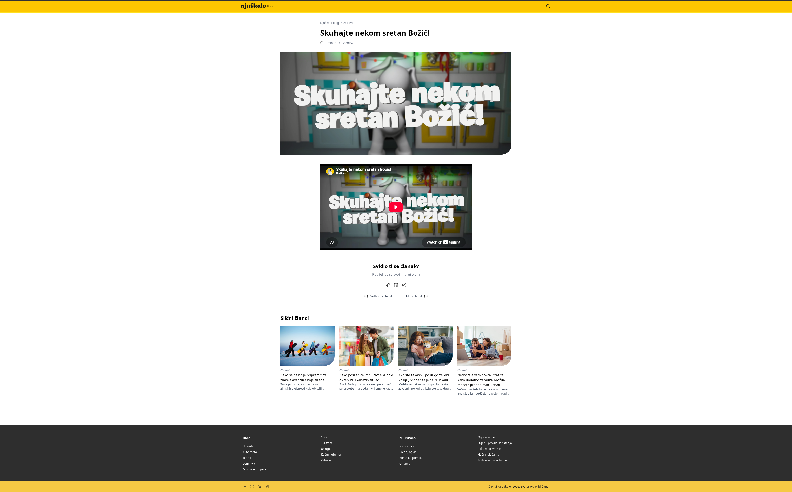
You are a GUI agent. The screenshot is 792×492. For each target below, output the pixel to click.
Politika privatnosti (490, 449)
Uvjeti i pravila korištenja (495, 443)
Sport (324, 437)
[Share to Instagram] (404, 285)
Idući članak (414, 296)
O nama (404, 463)
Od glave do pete (254, 469)
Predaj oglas (407, 452)
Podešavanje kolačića (492, 460)
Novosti (248, 446)
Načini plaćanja (488, 454)
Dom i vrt (249, 463)
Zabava (348, 23)
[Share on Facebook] (396, 285)
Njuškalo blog (329, 23)
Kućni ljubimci (331, 454)
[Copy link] (388, 285)
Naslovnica (406, 446)
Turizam (326, 443)
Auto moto (250, 452)
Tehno (247, 458)
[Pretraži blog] (548, 6)
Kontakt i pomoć (410, 458)
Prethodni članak (381, 296)
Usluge (326, 449)
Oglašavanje (486, 437)
